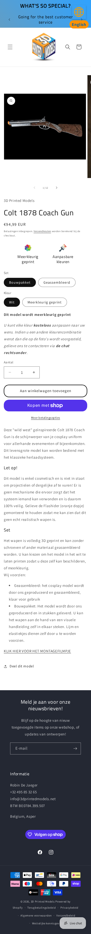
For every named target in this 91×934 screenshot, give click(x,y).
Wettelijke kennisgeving (48, 923)
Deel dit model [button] (22, 666)
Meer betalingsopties (45, 418)
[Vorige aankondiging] (9, 19)
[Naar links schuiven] (34, 187)
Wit (12, 302)
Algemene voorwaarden (36, 915)
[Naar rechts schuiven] (56, 187)
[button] (10, 47)
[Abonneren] (75, 748)
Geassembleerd (56, 282)
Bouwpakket (20, 282)
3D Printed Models (43, 901)
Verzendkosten (42, 231)
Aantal (8, 362)
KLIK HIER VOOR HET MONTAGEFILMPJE (37, 651)
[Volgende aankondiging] (81, 19)
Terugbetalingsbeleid (41, 907)
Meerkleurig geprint (45, 302)
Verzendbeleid (65, 915)
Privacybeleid (69, 907)
